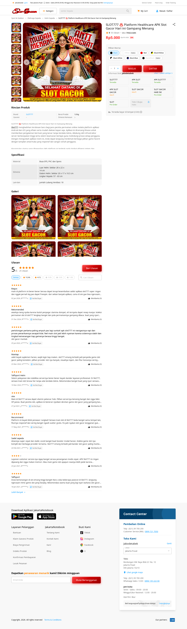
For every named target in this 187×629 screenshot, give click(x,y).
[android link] (22, 516)
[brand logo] (24, 11)
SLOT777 (29, 114)
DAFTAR (153, 68)
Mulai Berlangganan (86, 580)
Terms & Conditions (52, 620)
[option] (16, 28)
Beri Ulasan (92, 268)
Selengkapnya (108, 3)
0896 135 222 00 (152, 581)
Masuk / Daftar (166, 11)
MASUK (132, 68)
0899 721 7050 (151, 531)
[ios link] (46, 516)
